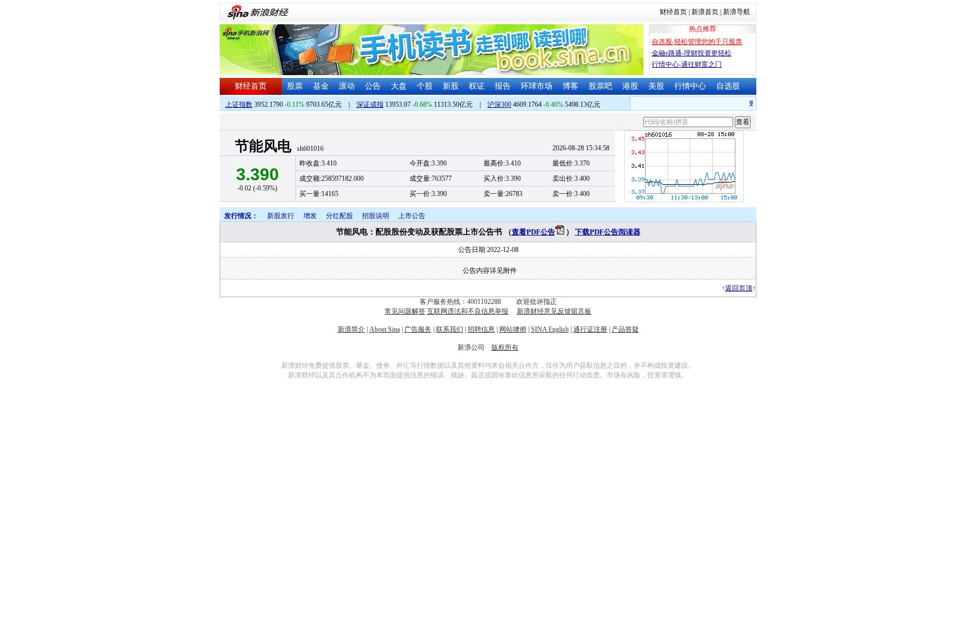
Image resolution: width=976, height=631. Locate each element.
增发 (310, 216)
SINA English (550, 329)
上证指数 (238, 104)
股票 (295, 86)
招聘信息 (481, 329)
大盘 (399, 86)
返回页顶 (738, 288)
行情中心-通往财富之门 (687, 64)
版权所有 (504, 347)
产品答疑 (625, 329)
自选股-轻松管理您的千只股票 (697, 42)
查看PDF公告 (533, 232)
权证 (477, 86)
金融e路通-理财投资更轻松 (691, 53)
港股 (630, 86)
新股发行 (280, 216)
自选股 (728, 86)
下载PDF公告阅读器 (607, 232)
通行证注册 (590, 329)
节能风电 (263, 146)
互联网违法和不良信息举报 (467, 311)
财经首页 (673, 12)
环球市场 (536, 86)
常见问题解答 (405, 311)
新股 (451, 86)
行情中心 (690, 86)
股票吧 (600, 86)
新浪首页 (704, 12)
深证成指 (370, 104)
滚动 (347, 86)
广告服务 (418, 329)
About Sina (384, 329)
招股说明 (375, 216)
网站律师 (512, 329)
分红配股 (339, 216)
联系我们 (449, 329)
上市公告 (411, 216)
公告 (373, 86)
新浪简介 (351, 329)
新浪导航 (736, 12)
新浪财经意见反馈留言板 (554, 311)
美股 (656, 86)
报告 (503, 86)
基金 (321, 86)
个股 (425, 86)
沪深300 (499, 104)
